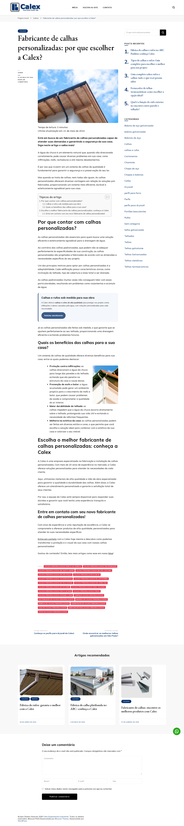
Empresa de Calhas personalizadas (91, 599)
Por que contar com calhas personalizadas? (61, 201)
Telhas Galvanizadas (135, 254)
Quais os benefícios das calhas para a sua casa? (66, 207)
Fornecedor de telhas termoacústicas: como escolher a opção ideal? (147, 91)
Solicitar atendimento (53, 315)
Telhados (129, 236)
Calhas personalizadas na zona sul (91, 583)
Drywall (128, 187)
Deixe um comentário (26, 81)
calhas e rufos (131, 150)
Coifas (127, 180)
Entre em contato (47, 539)
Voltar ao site (90, 7)
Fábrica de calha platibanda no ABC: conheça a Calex (88, 707)
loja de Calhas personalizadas (52, 607)
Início (75, 7)
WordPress (22, 821)
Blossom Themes (62, 819)
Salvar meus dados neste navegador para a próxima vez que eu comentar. (78, 789)
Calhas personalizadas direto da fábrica (63, 566)
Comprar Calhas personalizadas (88, 595)
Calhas (23, 31)
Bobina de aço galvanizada (138, 125)
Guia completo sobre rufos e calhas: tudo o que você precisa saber (146, 78)
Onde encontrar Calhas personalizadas (86, 607)
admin (20, 72)
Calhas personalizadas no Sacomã (54, 587)
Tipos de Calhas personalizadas (53, 612)
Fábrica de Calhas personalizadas (54, 603)
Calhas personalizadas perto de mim (55, 591)
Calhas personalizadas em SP (87, 574)
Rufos (127, 217)
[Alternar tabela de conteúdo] (106, 197)
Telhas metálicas (133, 260)
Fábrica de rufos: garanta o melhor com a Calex (40, 707)
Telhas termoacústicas (136, 266)
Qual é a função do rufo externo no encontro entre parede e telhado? (147, 105)
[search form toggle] (173, 7)
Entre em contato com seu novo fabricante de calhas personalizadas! (75, 213)
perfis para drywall (134, 205)
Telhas (127, 242)
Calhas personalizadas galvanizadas (55, 579)
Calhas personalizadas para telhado (88, 587)
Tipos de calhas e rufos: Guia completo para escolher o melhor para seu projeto (148, 64)
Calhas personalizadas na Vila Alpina (55, 583)
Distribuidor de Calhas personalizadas (56, 599)
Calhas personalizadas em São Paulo (55, 574)
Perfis (127, 199)
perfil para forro (132, 193)
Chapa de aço (131, 168)
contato (107, 7)
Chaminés (129, 162)
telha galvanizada (134, 229)
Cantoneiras (130, 156)
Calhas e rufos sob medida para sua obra (63, 204)
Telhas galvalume (133, 248)
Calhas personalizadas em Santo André (56, 570)
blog (110, 553)
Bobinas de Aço (132, 137)
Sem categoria (132, 223)
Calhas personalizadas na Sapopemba (91, 579)
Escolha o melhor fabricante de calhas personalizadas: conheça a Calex (75, 210)
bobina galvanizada (135, 131)
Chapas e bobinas (133, 174)
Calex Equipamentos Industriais (56, 816)
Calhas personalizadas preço (86, 591)
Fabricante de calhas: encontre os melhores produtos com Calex (140, 709)
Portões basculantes (135, 211)
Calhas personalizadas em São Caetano (93, 570)
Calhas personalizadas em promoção (100, 566)
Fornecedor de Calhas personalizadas (88, 603)
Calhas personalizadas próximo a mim (55, 595)
